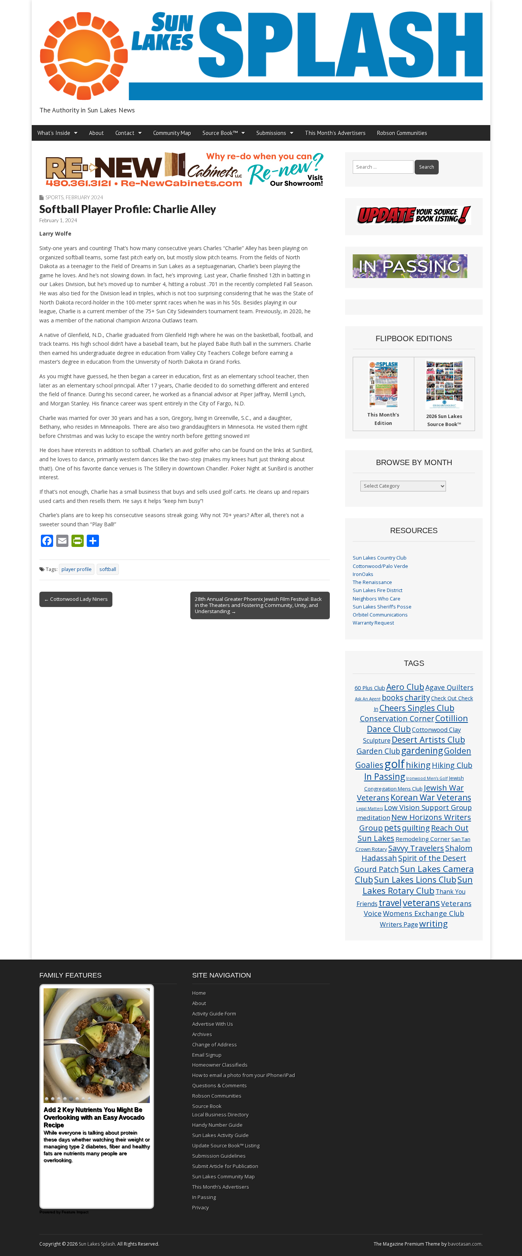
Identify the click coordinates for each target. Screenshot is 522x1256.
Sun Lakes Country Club (380, 558)
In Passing (384, 777)
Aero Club (405, 686)
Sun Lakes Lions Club (415, 879)
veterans (421, 902)
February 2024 (84, 197)
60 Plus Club (370, 687)
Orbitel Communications (380, 615)
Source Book (207, 1106)
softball (107, 569)
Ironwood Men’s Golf (427, 778)
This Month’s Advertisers (335, 133)
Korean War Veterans (431, 797)
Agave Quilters (449, 687)
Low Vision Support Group (428, 807)
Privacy (200, 1207)
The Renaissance (372, 582)
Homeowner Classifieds (220, 1064)
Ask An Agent (368, 698)
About (96, 133)
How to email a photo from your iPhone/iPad (243, 1075)
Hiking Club (452, 765)
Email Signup (207, 1054)
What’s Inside (53, 133)
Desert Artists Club (428, 739)
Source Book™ (220, 133)
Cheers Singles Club (416, 707)
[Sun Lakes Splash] (261, 51)
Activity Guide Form (214, 1013)
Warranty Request (373, 623)
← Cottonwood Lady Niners (76, 598)
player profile (77, 569)
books (393, 697)
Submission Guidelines (219, 1155)
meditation (373, 817)
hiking (418, 764)
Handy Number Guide (217, 1124)
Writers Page (399, 924)
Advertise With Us (212, 1023)
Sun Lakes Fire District (377, 590)
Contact (125, 133)
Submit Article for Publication (225, 1166)
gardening (422, 750)
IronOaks (363, 574)
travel (390, 903)
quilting (416, 827)
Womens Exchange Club (423, 913)
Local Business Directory (220, 1114)
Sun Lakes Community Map (223, 1176)
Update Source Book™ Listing (225, 1145)
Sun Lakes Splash (97, 1244)
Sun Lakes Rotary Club (418, 885)
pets (392, 827)
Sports (54, 197)
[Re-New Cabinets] (184, 169)
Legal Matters (369, 808)
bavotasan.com (464, 1244)
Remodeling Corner (423, 839)
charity (417, 697)
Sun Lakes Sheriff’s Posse (382, 607)
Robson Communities (402, 133)
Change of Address (214, 1044)
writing (433, 923)
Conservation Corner (397, 718)
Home (199, 992)
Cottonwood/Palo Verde (380, 566)
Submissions (271, 133)
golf (394, 763)
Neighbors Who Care (376, 598)
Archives (202, 1034)
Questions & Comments (219, 1085)
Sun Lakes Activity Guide (220, 1135)
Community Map (172, 133)
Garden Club (378, 751)
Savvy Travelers (416, 848)
